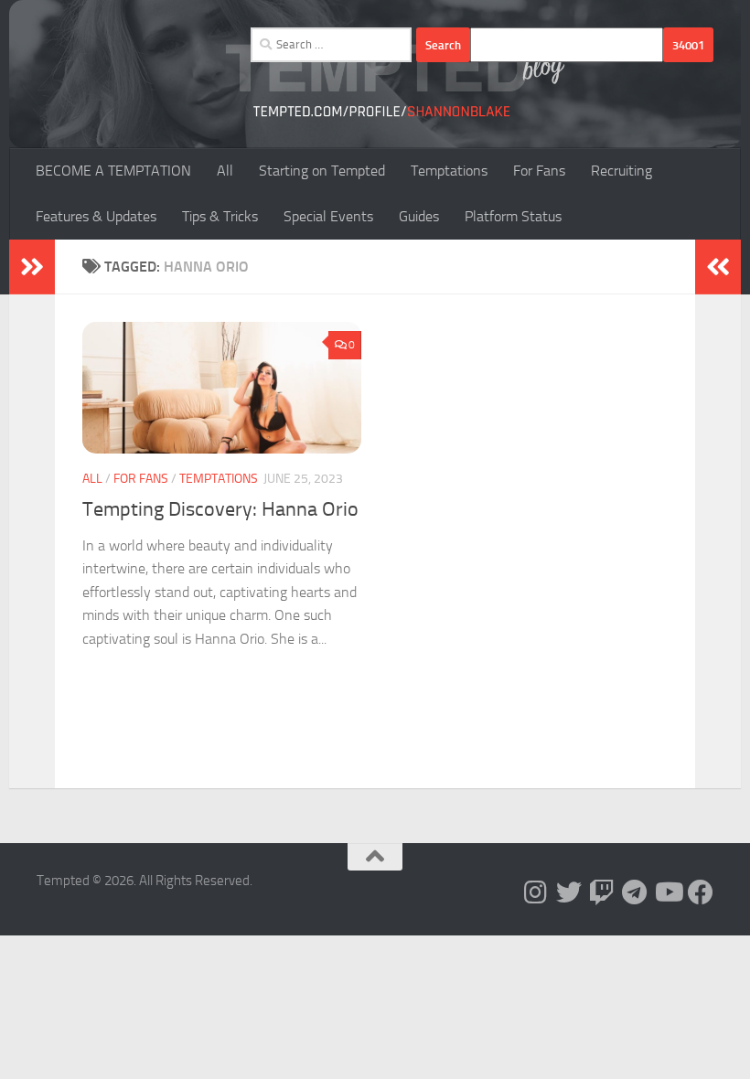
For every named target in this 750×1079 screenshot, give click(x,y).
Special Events (328, 216)
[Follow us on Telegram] (635, 892)
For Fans (539, 170)
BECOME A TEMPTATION (113, 170)
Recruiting (621, 170)
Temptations (449, 170)
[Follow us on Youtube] (667, 892)
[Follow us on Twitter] (569, 892)
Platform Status (513, 216)
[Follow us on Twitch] (602, 892)
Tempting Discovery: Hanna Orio (220, 509)
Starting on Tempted (322, 170)
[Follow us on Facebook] (700, 892)
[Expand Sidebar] (32, 267)
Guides (419, 216)
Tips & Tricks (220, 216)
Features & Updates (96, 216)
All (225, 170)
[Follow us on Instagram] (536, 892)
